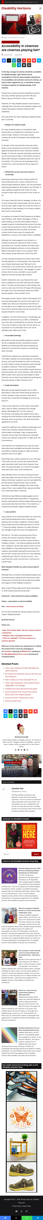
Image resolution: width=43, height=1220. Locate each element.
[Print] (29, 65)
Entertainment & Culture (16, 37)
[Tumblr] (19, 60)
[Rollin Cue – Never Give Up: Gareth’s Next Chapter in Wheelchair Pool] (9, 1005)
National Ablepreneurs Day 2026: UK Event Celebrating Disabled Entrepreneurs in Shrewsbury (30, 871)
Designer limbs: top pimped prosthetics (17, 636)
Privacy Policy (16, 1206)
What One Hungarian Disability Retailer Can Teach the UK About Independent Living (29, 910)
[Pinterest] (24, 60)
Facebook (7, 651)
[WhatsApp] (14, 65)
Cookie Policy (26, 1206)
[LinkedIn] (14, 60)
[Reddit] (29, 60)
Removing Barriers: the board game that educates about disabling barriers (13, 768)
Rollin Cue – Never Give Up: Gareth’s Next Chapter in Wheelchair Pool (28, 993)
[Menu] (40, 9)
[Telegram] (19, 65)
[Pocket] (34, 60)
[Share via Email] (24, 65)
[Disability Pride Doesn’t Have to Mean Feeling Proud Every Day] (9, 1042)
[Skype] (39, 60)
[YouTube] (24, 750)
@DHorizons (26, 651)
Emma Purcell (8, 55)
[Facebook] (4, 60)
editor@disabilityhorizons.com (15, 654)
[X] (9, 60)
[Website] (15, 750)
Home (5, 37)
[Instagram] (27, 750)
